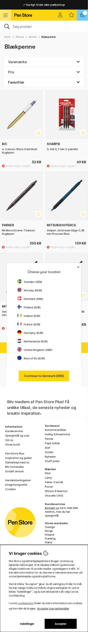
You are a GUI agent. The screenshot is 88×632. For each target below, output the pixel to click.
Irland (48, 542)
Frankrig (50, 538)
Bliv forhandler (14, 466)
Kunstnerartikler (55, 429)
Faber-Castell (54, 482)
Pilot (48, 473)
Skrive (33, 36)
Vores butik (12, 444)
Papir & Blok (52, 443)
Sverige (50, 527)
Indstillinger (27, 623)
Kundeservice (14, 431)
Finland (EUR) (32, 307)
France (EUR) (32, 324)
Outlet (49, 452)
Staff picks (52, 461)
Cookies (10, 489)
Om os (9, 440)
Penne (20, 36)
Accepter (61, 623)
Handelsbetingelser (18, 480)
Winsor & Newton (56, 491)
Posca (49, 486)
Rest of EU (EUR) (34, 358)
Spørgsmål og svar (17, 435)
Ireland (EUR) (32, 315)
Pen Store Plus (14, 453)
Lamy (48, 477)
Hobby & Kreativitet (57, 434)
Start (7, 36)
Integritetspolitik (16, 484)
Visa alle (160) (54, 495)
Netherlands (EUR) (36, 341)
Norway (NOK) (33, 290)
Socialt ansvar (14, 471)
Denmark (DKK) (33, 298)
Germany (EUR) (33, 333)
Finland (49, 534)
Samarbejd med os (17, 462)
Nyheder (50, 456)
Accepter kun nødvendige (53, 608)
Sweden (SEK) (33, 281)
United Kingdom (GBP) (38, 350)
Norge (49, 530)
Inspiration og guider (18, 458)
